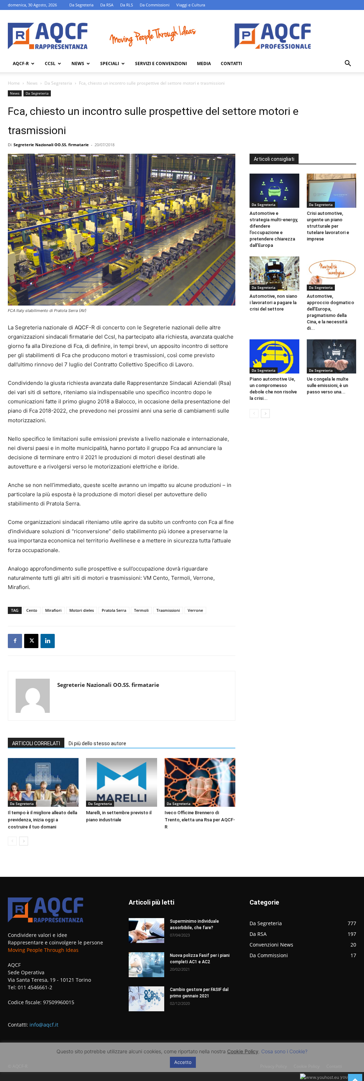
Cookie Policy (242, 1051)
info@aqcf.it (44, 1024)
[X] (31, 641)
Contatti (231, 63)
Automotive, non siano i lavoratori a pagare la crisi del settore (273, 302)
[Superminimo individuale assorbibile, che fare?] (146, 930)
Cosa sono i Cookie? (284, 1051)
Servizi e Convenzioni (161, 63)
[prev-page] (12, 841)
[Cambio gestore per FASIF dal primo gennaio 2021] (146, 998)
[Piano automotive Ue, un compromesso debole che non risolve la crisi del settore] (274, 356)
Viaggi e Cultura (190, 4)
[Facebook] (15, 641)
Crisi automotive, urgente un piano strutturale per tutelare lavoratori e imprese (328, 226)
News (77, 63)
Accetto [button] (183, 1062)
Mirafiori (53, 610)
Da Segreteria (81, 4)
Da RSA (106, 4)
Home (14, 83)
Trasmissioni (168, 610)
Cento (31, 610)
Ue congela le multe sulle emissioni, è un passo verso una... (327, 385)
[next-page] (23, 841)
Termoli (141, 610)
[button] (347, 64)
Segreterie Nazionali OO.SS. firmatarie (51, 144)
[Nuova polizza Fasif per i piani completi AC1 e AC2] (146, 964)
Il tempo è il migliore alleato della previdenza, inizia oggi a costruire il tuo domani (42, 820)
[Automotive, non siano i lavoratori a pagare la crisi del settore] (274, 273)
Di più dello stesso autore (97, 743)
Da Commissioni (155, 4)
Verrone (195, 610)
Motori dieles (81, 610)
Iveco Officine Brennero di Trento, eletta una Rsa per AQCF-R (200, 820)
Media (204, 63)
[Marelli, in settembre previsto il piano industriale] (121, 782)
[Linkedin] (48, 641)
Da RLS (126, 4)
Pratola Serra (114, 610)
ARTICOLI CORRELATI (36, 743)
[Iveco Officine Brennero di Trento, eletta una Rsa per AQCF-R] (200, 782)
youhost (347, 1077)
